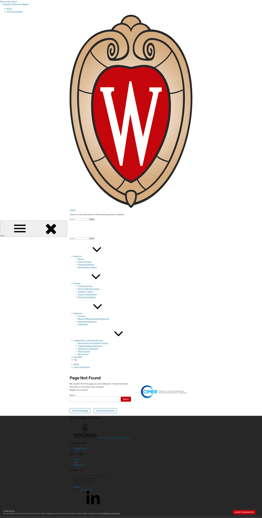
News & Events (84, 351)
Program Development (87, 294)
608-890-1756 (86, 489)
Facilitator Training (85, 291)
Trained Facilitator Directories (90, 346)
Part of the (115, 437)
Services (77, 283)
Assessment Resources (87, 321)
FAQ (75, 360)
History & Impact (85, 262)
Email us (77, 487)
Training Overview (85, 286)
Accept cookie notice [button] (244, 512)
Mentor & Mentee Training (88, 289)
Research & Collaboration (88, 348)
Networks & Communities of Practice (93, 343)
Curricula (81, 316)
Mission (81, 259)
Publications (83, 324)
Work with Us (83, 354)
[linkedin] (93, 505)
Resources (78, 313)
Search (72, 395)
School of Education (15, 11)
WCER (9, 9)
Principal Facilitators (86, 264)
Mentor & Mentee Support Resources (93, 319)
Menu (3, 235)
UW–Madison (15, 4)
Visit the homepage (80, 411)
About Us (77, 256)
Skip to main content (8, 1)
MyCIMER (78, 357)
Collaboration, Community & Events (88, 340)
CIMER (72, 210)
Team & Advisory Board (87, 267)
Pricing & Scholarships (87, 297)
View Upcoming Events (105, 411)
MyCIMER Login (80, 448)
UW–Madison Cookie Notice (110, 513)
